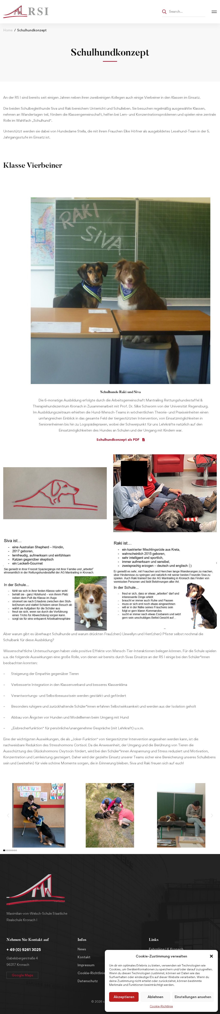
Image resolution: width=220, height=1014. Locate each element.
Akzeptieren (124, 997)
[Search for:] (183, 11)
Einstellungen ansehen (193, 997)
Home (7, 30)
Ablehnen (155, 997)
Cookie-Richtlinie (161, 1006)
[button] (211, 956)
